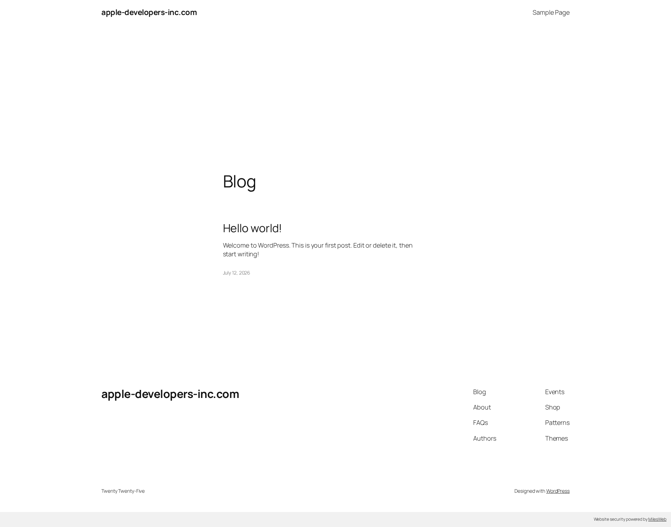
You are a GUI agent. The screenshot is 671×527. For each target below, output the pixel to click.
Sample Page (551, 12)
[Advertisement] (335, 98)
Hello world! (252, 228)
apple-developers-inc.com (149, 12)
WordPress (558, 490)
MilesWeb (657, 519)
